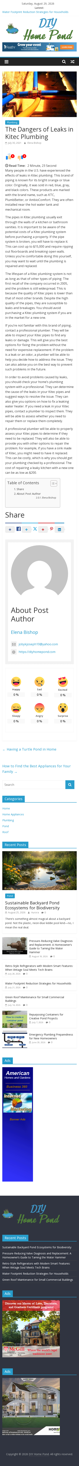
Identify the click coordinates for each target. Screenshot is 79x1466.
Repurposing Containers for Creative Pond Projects (46, 1016)
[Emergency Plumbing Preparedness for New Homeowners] (14, 1033)
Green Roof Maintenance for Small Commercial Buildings (37, 1279)
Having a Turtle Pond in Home (29, 749)
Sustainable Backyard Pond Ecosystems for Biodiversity (32, 905)
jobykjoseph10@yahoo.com (38, 644)
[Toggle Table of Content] (52, 483)
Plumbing (12, 122)
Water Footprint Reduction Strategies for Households (35, 12)
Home (6, 808)
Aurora (35, 912)
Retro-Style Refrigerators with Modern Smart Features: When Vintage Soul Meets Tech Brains (39, 967)
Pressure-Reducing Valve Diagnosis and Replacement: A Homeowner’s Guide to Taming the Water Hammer (51, 946)
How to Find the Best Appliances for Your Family (36, 769)
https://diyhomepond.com (37, 652)
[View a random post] (72, 62)
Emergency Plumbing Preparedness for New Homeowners (51, 1036)
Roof (5, 832)
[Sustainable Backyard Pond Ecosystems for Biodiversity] (39, 853)
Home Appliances (13, 814)
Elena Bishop (34, 143)
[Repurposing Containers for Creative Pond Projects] (14, 1013)
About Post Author (29, 493)
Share (20, 489)
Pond (5, 826)
